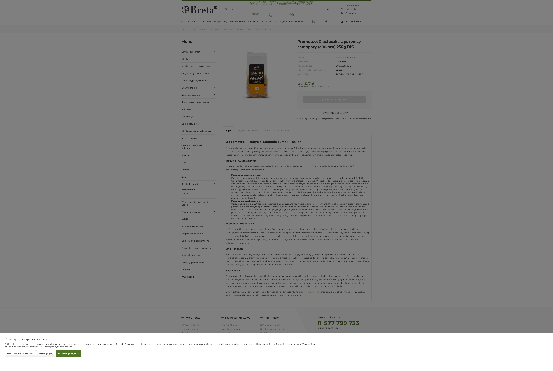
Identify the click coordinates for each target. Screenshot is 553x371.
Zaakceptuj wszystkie (68, 354)
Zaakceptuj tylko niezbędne (20, 354)
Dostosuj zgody (46, 354)
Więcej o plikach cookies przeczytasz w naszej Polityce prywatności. (39, 346)
